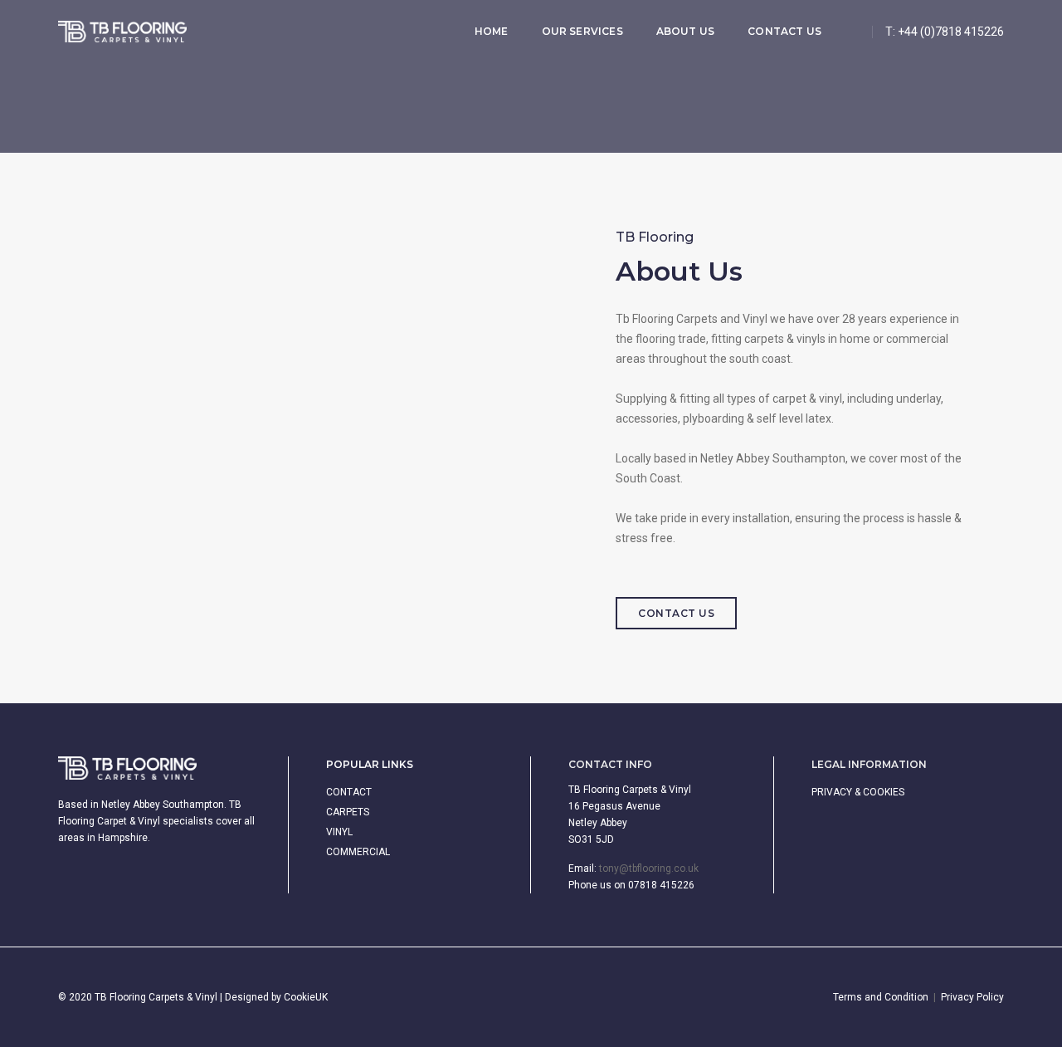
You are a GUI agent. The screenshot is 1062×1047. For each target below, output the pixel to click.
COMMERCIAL (358, 852)
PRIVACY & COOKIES (857, 792)
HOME (492, 31)
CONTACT (349, 792)
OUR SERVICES (582, 31)
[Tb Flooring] (122, 31)
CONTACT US (784, 31)
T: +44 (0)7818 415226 (944, 31)
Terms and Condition (880, 997)
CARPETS (347, 812)
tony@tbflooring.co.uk (649, 868)
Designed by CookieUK (276, 997)
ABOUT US (685, 31)
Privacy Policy (972, 997)
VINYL (339, 832)
